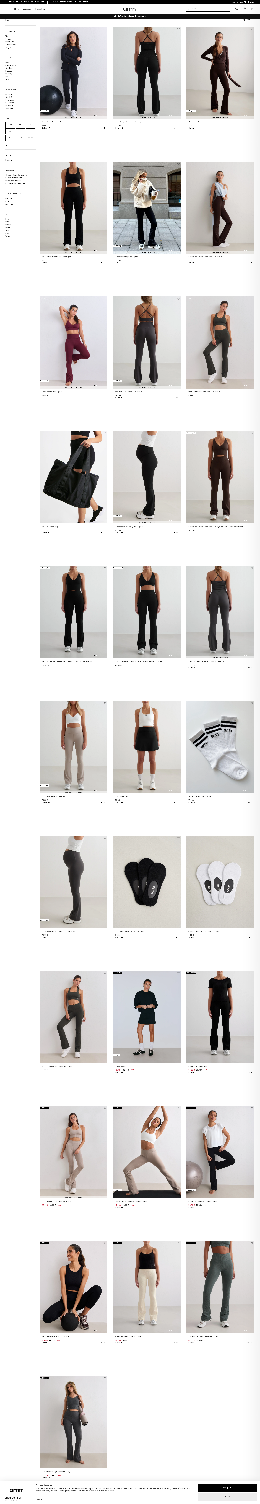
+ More (9, 145)
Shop (16, 9)
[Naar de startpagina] (130, 9)
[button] (94, 115)
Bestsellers (40, 9)
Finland (251, 2)
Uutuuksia (27, 9)
